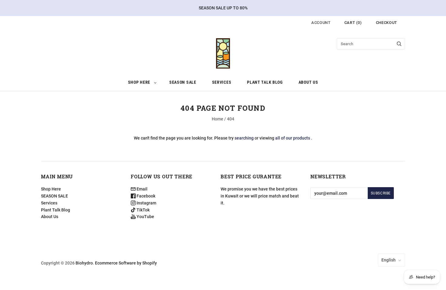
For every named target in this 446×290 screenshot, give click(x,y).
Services (221, 82)
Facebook (145, 196)
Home (217, 118)
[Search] (399, 43)
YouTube (145, 216)
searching (244, 138)
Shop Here (139, 82)
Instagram (146, 203)
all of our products (292, 138)
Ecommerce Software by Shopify (126, 263)
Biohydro (84, 263)
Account (321, 22)
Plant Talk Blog (265, 82)
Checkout (386, 22)
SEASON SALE (182, 82)
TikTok (143, 209)
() (353, 22)
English (388, 260)
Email (141, 189)
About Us (308, 82)
